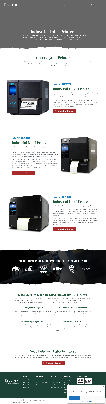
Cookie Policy (83, 401)
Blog (64, 5)
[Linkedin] (102, 5)
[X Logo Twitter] (94, 5)
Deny (86, 398)
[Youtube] (96, 5)
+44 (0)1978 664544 (41, 400)
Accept (74, 398)
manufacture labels (80, 311)
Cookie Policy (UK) (80, 5)
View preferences (98, 398)
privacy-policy (89, 401)
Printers (41, 5)
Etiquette (53, 355)
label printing (69, 39)
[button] (103, 387)
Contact (70, 5)
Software (56, 5)
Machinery (32, 5)
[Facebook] (91, 5)
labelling (85, 357)
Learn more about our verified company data (21, 402)
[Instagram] (99, 5)
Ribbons (49, 5)
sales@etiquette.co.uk (54, 400)
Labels (25, 5)
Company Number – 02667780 (42, 399)
